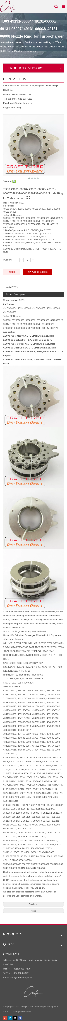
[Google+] (5, 1018)
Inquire (12, 272)
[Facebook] (20, 1018)
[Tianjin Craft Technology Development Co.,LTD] (34, 992)
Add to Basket (39, 272)
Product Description (15, 294)
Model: (8, 287)
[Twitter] (15, 1018)
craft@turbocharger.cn (21, 103)
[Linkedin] (10, 1018)
